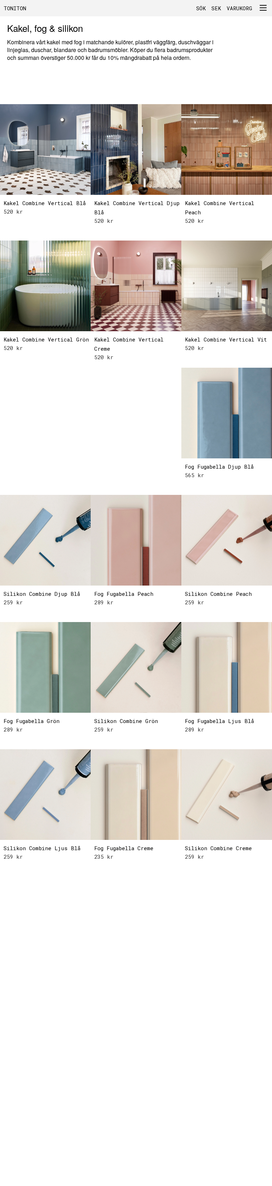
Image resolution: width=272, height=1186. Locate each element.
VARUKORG (239, 8)
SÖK (201, 8)
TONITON (15, 8)
